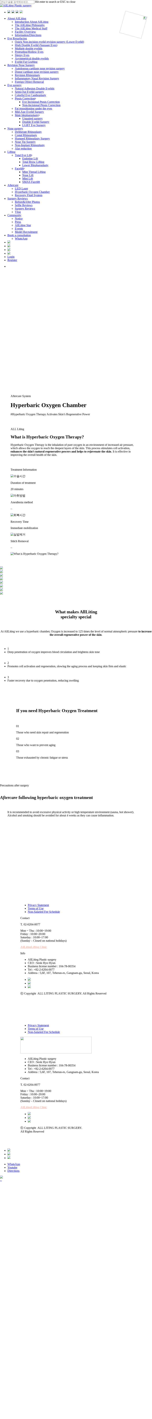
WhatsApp (13, 1164)
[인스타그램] (29, 987)
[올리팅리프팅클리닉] (1, 1177)
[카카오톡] (29, 979)
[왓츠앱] (8, 1150)
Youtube (12, 1167)
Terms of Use (36, 908)
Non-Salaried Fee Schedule (44, 911)
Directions (13, 1170)
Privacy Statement (38, 905)
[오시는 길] (8, 1157)
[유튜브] (29, 983)
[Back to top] (1, 1180)
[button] (33, 947)
